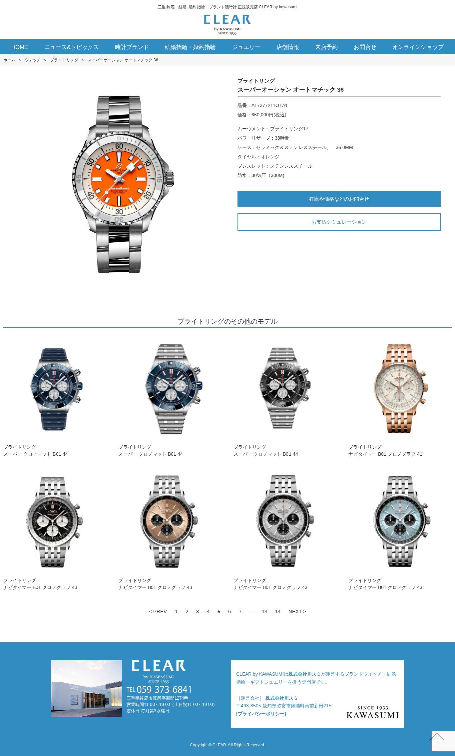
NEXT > (297, 611)
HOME (19, 47)
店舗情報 (287, 47)
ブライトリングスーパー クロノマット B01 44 (35, 450)
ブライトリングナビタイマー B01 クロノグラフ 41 (385, 450)
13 (264, 611)
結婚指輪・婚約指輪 (190, 47)
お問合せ (365, 47)
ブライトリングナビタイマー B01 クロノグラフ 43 (40, 584)
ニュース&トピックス (71, 47)
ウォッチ (33, 60)
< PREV (158, 611)
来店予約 (326, 47)
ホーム (9, 60)
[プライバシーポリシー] (261, 713)
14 (277, 611)
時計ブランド (132, 47)
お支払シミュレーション (338, 222)
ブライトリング (64, 60)
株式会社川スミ (304, 674)
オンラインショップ (417, 47)
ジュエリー (246, 47)
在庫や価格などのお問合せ (339, 199)
